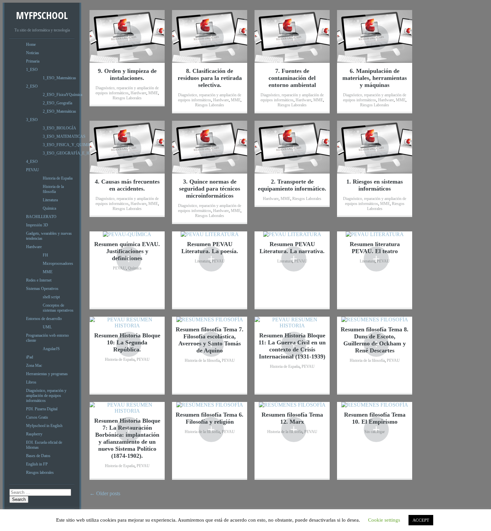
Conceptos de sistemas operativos (58, 308)
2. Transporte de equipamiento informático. (292, 185)
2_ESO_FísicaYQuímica (62, 94)
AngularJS (51, 348)
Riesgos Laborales (127, 98)
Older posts (105, 493)
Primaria (32, 61)
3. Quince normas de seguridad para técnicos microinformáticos (209, 188)
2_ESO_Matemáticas (59, 111)
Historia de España (57, 178)
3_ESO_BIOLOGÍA (59, 128)
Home (31, 44)
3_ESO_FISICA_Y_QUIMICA (69, 144)
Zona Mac (34, 365)
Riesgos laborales (40, 472)
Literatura (50, 200)
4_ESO (32, 161)
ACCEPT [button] (421, 520)
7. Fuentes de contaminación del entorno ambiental (292, 78)
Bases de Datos (38, 455)
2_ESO (32, 86)
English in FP (37, 464)
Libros (31, 382)
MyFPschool (42, 15)
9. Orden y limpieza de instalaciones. (127, 74)
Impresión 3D (37, 225)
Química (49, 208)
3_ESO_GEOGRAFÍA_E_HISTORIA (74, 153)
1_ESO (32, 69)
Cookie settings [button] (384, 520)
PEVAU (32, 170)
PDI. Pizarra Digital (41, 409)
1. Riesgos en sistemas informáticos (374, 185)
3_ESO (32, 119)
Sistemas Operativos (42, 288)
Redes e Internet (38, 280)
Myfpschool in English (44, 425)
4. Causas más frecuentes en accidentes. (127, 185)
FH (45, 255)
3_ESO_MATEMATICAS (64, 136)
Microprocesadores (58, 263)
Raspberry (34, 434)
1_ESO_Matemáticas (59, 78)
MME (47, 272)
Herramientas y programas (47, 373)
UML (47, 327)
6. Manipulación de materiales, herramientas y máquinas (374, 78)
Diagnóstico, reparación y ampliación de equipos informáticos (46, 395)
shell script (51, 297)
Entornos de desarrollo (44, 318)
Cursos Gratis (37, 417)
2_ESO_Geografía (57, 103)
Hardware (34, 246)
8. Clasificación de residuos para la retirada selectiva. (210, 78)
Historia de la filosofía (53, 189)
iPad (29, 357)
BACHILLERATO (41, 216)
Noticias (32, 52)
